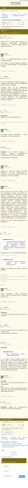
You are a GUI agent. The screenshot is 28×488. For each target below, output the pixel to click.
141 (11, 24)
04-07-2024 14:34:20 (7, 187)
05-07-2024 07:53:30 (7, 403)
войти (19, 26)
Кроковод (15, 3)
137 (19, 22)
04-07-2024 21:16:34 (7, 326)
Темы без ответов (14, 10)
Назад (8, 22)
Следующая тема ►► (7, 434)
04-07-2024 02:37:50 (7, 148)
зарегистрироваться (6, 28)
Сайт (2, 285)
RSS (4, 30)
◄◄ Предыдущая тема (7, 432)
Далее (22, 24)
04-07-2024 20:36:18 (7, 309)
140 (7, 24)
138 (23, 22)
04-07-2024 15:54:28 (7, 290)
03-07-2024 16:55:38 (7, 55)
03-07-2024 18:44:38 (7, 78)
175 (18, 24)
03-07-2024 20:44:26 (7, 112)
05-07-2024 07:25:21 (7, 377)
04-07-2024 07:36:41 (7, 167)
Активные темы (5, 10)
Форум (4, 8)
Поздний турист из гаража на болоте (12, 443)
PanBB (12, 452)
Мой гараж (4, 275)
